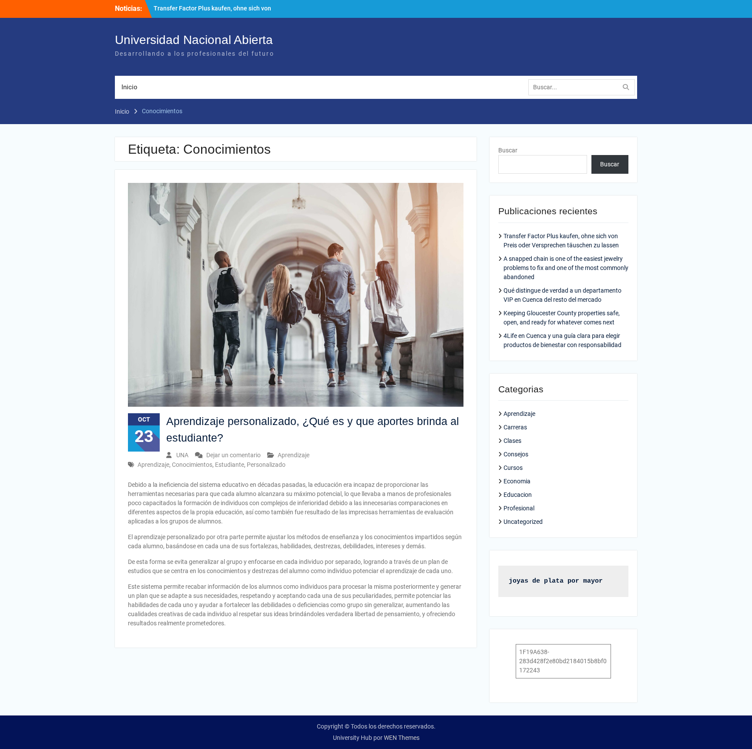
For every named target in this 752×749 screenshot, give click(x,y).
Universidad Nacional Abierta (194, 40)
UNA (182, 455)
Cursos (513, 467)
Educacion (518, 494)
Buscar (507, 150)
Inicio (129, 87)
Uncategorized (523, 521)
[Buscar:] (583, 87)
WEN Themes (402, 737)
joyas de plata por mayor (556, 581)
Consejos (516, 454)
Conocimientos (192, 464)
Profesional (519, 508)
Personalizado (266, 464)
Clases (512, 440)
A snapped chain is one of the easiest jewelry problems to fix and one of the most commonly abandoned (566, 267)
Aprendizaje (293, 455)
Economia (517, 481)
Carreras (515, 427)
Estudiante (229, 464)
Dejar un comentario (233, 455)
